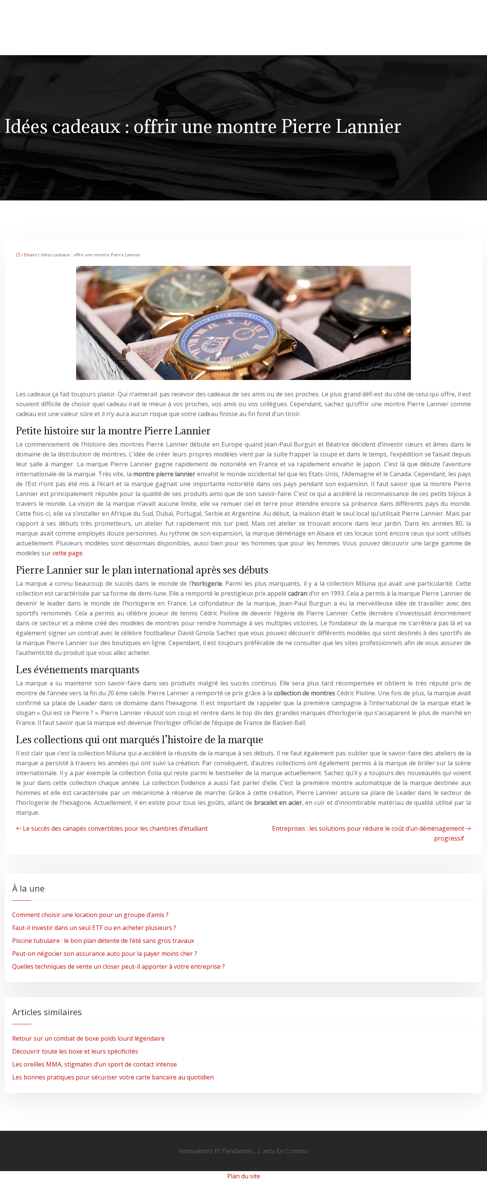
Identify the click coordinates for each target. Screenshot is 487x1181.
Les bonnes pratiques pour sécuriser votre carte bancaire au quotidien (113, 1077)
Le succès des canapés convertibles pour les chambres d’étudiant (115, 828)
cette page (68, 553)
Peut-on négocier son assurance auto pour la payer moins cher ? (104, 953)
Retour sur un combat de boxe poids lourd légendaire (88, 1038)
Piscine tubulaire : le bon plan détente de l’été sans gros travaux (103, 940)
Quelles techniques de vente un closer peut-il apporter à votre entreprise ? (118, 966)
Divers (30, 254)
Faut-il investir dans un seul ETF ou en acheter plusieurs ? (94, 928)
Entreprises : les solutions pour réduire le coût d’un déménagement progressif (368, 833)
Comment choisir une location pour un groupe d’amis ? (90, 915)
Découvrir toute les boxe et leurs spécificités (75, 1051)
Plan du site (243, 1176)
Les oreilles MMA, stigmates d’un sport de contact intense (94, 1064)
